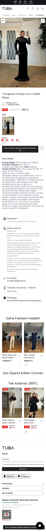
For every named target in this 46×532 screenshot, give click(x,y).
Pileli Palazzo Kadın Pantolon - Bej (9, 421)
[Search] (27, 8)
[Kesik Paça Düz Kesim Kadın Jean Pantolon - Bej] (12, 337)
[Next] (26, 365)
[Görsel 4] (13, 350)
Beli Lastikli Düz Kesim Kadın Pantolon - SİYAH (31, 356)
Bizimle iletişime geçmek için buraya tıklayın (24, 300)
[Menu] (42, 8)
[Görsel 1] (8, 350)
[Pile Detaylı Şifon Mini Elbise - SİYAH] (34, 403)
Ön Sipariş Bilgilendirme (16, 281)
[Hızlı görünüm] (19, 355)
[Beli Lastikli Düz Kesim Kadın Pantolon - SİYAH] (34, 337)
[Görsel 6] (38, 350)
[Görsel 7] (39, 415)
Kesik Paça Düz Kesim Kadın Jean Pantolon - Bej (9, 356)
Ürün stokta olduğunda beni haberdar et (20, 149)
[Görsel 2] (10, 350)
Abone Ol (23, 469)
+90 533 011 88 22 (10, 502)
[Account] (32, 8)
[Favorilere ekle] (43, 21)
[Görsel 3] (12, 350)
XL (19, 141)
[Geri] (3, 21)
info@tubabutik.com (11, 507)
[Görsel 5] (15, 350)
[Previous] (20, 365)
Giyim (14, 15)
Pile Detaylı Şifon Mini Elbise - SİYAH (30, 421)
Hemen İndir (12, 291)
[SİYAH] (8, 125)
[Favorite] (20, 324)
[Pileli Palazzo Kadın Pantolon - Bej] (12, 403)
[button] (23, 483)
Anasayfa (5, 15)
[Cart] (37, 8)
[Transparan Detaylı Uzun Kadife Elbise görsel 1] (23, 53)
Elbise (31, 15)
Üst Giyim (22, 15)
